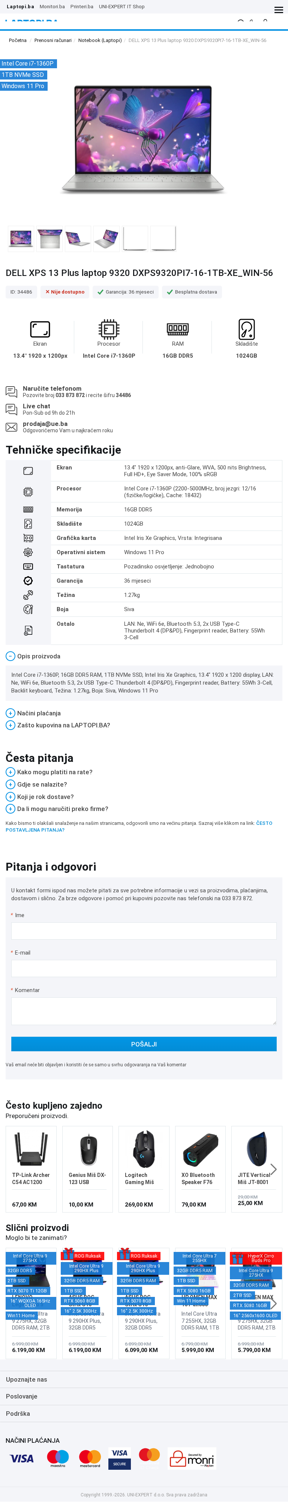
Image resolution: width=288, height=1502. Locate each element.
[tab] (144, 656)
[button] (273, 1169)
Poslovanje (22, 1396)
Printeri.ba (81, 6)
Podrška (18, 1413)
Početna (18, 40)
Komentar (25, 990)
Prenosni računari (53, 40)
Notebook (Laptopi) (100, 40)
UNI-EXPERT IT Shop (122, 6)
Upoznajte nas (26, 1379)
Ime (17, 915)
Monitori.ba (52, 6)
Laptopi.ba (20, 6)
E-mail (20, 952)
